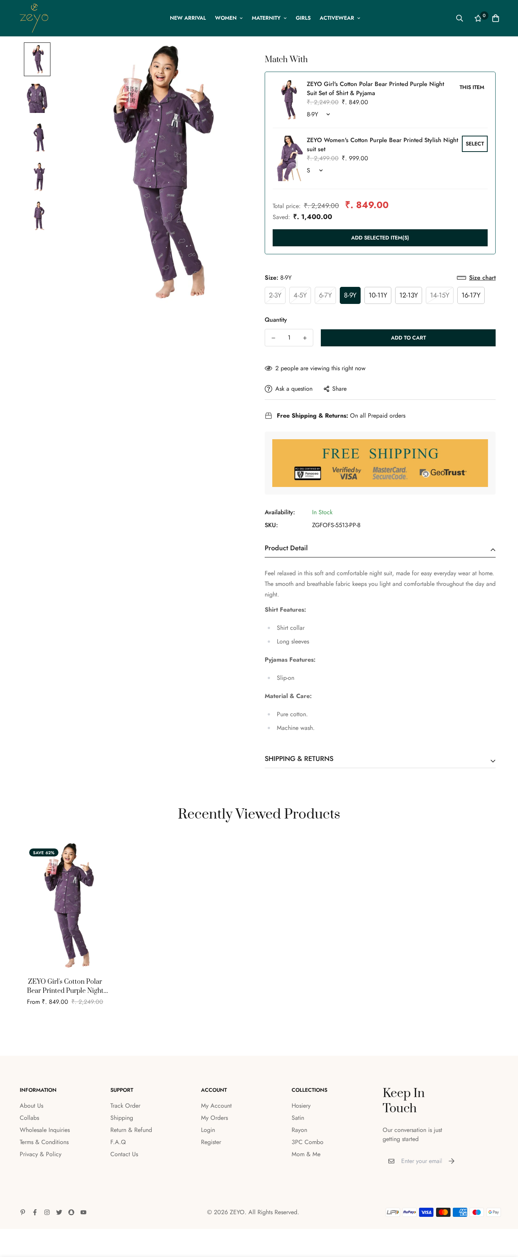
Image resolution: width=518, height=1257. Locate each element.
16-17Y (470, 295)
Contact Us (124, 1154)
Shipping (121, 1117)
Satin (298, 1117)
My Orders (214, 1117)
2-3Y (275, 295)
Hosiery (301, 1105)
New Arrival (188, 18)
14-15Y (439, 295)
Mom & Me (306, 1154)
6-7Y (325, 295)
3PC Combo (307, 1142)
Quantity (276, 319)
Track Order (125, 1105)
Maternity (266, 18)
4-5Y (300, 295)
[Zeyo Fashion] (34, 18)
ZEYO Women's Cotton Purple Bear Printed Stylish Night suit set (382, 144)
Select (475, 143)
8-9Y (350, 295)
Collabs (29, 1117)
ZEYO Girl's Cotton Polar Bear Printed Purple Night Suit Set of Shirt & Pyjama (65, 987)
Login (208, 1130)
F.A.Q (118, 1142)
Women (226, 18)
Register (211, 1142)
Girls (303, 18)
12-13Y (408, 295)
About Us (31, 1105)
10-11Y (378, 295)
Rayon (299, 1130)
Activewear (337, 18)
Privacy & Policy (40, 1154)
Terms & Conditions (44, 1142)
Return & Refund (131, 1130)
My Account (216, 1105)
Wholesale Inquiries (45, 1130)
